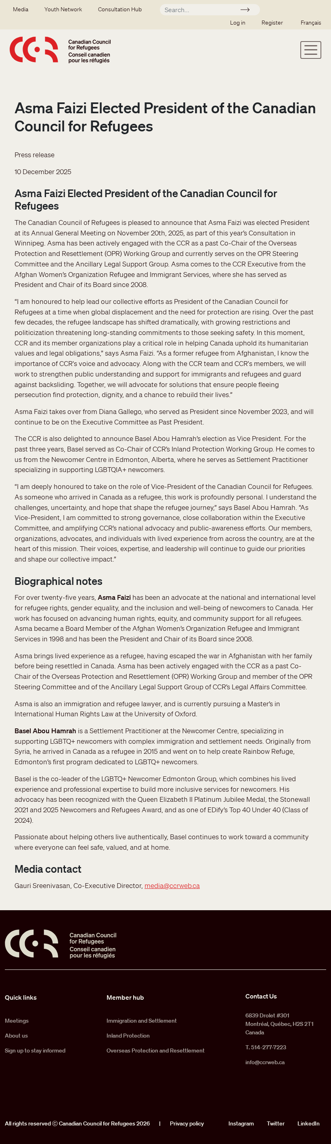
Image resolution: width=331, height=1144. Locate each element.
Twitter (276, 1123)
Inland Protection (128, 1035)
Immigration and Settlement (142, 1020)
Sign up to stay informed (35, 1050)
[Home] (60, 50)
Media (20, 9)
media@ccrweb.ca (172, 885)
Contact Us (261, 996)
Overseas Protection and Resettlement (156, 1050)
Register (272, 22)
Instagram (241, 1123)
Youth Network (63, 9)
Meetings (17, 1020)
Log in (237, 22)
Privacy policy (187, 1123)
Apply (248, 11)
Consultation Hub (120, 9)
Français (311, 22)
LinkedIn (308, 1123)
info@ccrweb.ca (265, 1062)
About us (16, 1035)
